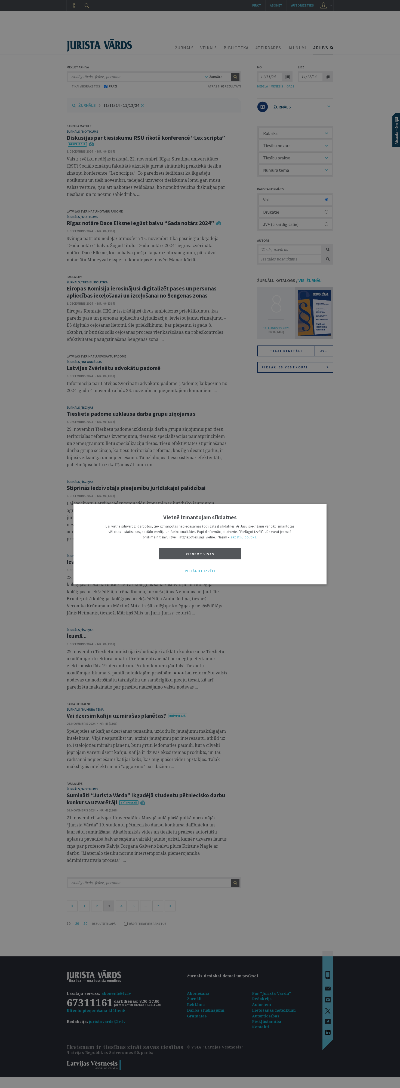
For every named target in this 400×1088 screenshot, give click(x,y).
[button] (200, 571)
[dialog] (200, 544)
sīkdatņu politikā (243, 537)
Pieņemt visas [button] (200, 554)
